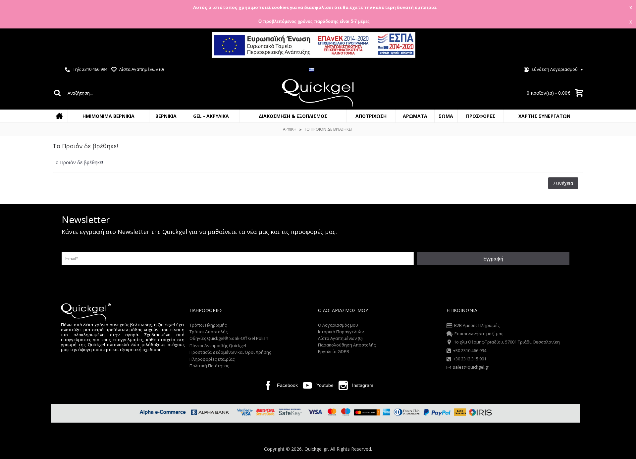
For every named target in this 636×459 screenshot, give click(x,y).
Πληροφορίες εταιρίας (212, 359)
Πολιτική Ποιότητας (209, 366)
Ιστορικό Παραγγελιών (341, 332)
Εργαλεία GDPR (333, 351)
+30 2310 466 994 (469, 350)
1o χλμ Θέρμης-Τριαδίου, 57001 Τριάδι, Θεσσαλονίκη (507, 342)
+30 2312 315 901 (469, 359)
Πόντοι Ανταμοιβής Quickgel (217, 345)
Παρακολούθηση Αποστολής (347, 345)
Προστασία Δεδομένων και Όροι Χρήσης (230, 352)
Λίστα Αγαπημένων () (340, 338)
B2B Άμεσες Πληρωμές (477, 325)
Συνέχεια (563, 183)
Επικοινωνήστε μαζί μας (478, 334)
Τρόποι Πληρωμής (208, 325)
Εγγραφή (493, 258)
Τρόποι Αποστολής (208, 332)
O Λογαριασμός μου (338, 325)
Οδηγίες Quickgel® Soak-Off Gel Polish (228, 338)
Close (625, 46)
